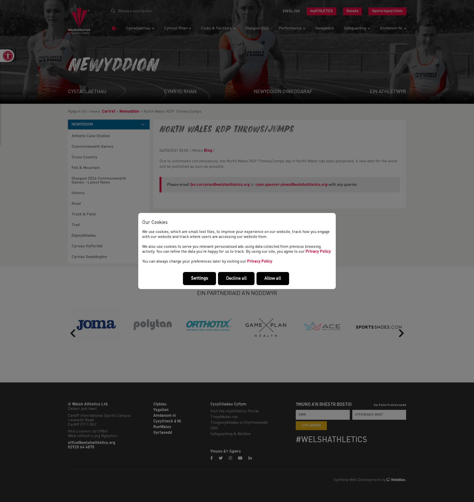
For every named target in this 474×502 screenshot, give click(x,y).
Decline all (236, 278)
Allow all (272, 278)
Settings (199, 278)
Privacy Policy (318, 252)
